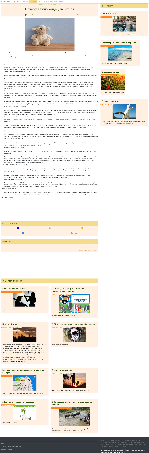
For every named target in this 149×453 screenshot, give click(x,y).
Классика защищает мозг (14, 288)
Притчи (46, 2)
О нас (3, 443)
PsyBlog (10, 197)
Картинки (25, 2)
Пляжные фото (109, 13)
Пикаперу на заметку (62, 370)
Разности (33, 2)
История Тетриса (10, 324)
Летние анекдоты (110, 101)
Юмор (40, 2)
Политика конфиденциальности (11, 446)
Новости (61, 2)
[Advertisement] (12, 209)
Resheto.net (6, 2)
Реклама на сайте (6, 449)
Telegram (27, 233)
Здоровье (53, 2)
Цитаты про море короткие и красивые (120, 43)
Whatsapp (75, 233)
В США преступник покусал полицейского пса (73, 324)
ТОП (17, 2)
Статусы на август (110, 72)
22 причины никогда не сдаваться (18, 402)
